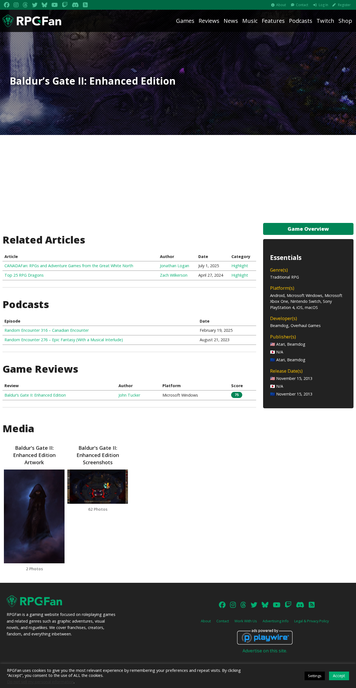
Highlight (239, 265)
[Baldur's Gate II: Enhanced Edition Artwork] (34, 516)
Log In (323, 5)
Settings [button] (315, 675)
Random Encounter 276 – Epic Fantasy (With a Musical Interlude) (63, 339)
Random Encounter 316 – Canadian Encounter (46, 330)
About (281, 5)
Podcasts (300, 20)
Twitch (325, 20)
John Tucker (129, 395)
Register (344, 5)
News (231, 20)
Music (250, 20)
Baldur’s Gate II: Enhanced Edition (35, 395)
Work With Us (245, 620)
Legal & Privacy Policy (311, 620)
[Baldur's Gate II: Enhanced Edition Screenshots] (97, 487)
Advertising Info (276, 620)
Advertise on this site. (265, 651)
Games (185, 20)
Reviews (209, 20)
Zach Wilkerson (173, 275)
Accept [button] (339, 675)
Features (273, 20)
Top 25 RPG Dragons (24, 275)
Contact (302, 5)
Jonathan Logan (174, 265)
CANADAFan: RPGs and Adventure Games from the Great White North (68, 265)
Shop (345, 20)
